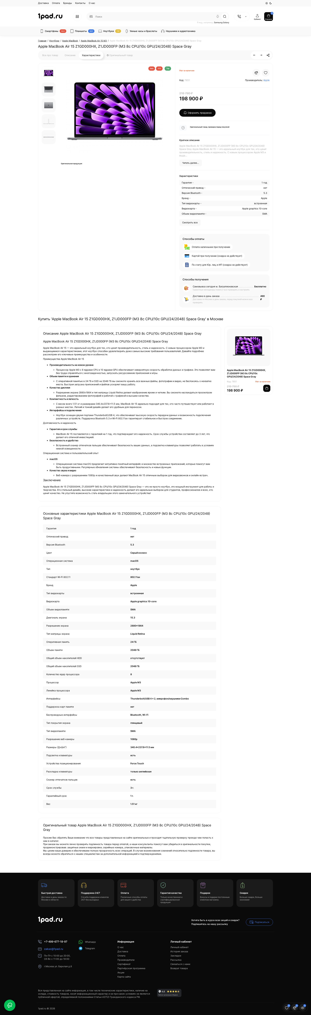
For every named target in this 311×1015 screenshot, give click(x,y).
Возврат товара (179, 968)
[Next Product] (261, 55)
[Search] (217, 16)
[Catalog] (77, 16)
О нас (92, 3)
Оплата (56, 3)
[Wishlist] (266, 73)
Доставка (43, 3)
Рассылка (175, 959)
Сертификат (124, 964)
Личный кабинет (179, 947)
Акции (120, 972)
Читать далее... (190, 162)
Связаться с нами (180, 964)
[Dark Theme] (270, 3)
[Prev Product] (254, 55)
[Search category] (91, 16)
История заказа (179, 951)
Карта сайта (124, 976)
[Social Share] (268, 55)
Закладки (175, 955)
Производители (125, 959)
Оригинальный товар (121, 55)
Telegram (90, 948)
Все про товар (50, 55)
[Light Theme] (266, 3)
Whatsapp (90, 941)
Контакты (80, 3)
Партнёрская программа (131, 968)
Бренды (67, 3)
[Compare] (256, 73)
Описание (70, 55)
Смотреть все (190, 222)
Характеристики (91, 55)
